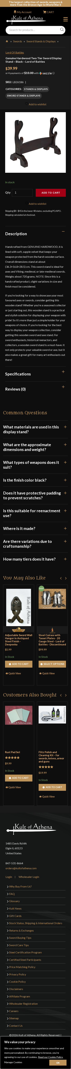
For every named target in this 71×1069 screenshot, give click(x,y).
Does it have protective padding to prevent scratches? (32, 495)
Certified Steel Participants (25, 959)
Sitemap (14, 1018)
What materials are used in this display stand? (31, 429)
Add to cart (51, 192)
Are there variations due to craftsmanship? (27, 544)
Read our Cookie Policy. (50, 1057)
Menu (66, 19)
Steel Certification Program (25, 952)
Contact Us (16, 1025)
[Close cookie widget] (58, 1063)
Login (9, 876)
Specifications (18, 373)
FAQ (12, 893)
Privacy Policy (17, 974)
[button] (35, 74)
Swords (17, 41)
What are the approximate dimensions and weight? (27, 447)
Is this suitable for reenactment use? (31, 513)
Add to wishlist (37, 104)
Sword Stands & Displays (41, 41)
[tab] (35, 233)
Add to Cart (20, 663)
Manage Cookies (13, 1062)
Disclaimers (16, 989)
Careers (13, 1011)
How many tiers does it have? (29, 559)
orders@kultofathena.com (21, 868)
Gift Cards (15, 915)
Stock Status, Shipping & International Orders (35, 923)
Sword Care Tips (19, 945)
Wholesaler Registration (23, 1003)
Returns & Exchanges (21, 930)
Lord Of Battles (15, 52)
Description (16, 233)
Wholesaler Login (29, 876)
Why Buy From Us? (20, 886)
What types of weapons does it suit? (31, 465)
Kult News (15, 908)
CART (50, 12)
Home (7, 40)
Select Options (54, 663)
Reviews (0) (15, 389)
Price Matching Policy (22, 967)
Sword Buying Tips (20, 937)
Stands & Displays (36, 89)
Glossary (14, 901)
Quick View (14, 673)
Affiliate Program (19, 996)
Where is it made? (19, 528)
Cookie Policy (17, 981)
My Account (24, 12)
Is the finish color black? (24, 480)
